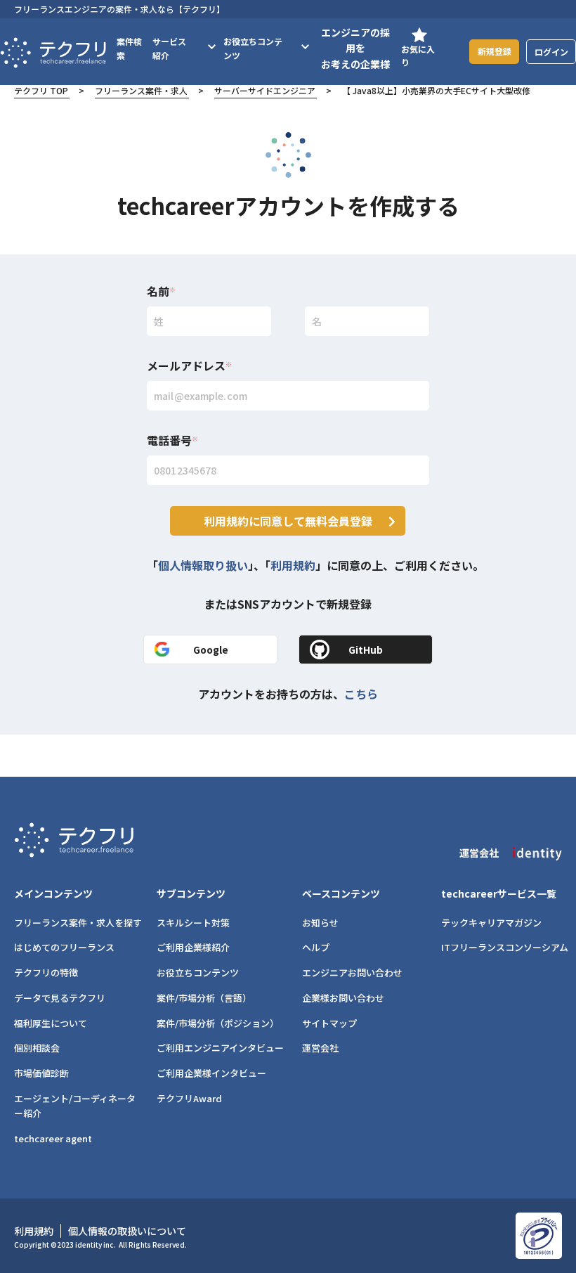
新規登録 (494, 51)
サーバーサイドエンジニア (264, 90)
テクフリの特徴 (46, 972)
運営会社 (320, 1047)
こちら (361, 693)
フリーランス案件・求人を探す (78, 922)
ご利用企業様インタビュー (211, 1073)
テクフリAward (189, 1098)
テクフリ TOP (41, 90)
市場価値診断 (41, 1073)
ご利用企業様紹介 (193, 947)
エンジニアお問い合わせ (352, 972)
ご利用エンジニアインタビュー (220, 1047)
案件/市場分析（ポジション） (218, 1023)
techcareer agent (53, 1138)
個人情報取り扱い (203, 565)
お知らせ (320, 922)
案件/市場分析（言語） (204, 997)
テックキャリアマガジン (491, 922)
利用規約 (292, 565)
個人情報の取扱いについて (127, 1231)
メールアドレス (189, 365)
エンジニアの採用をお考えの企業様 (355, 48)
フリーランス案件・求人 (141, 90)
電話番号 (172, 440)
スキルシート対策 (193, 922)
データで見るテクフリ (59, 997)
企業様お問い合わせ (343, 997)
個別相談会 (37, 1047)
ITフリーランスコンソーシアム (504, 947)
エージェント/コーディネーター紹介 (75, 1106)
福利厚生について (50, 1023)
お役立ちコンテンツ (198, 972)
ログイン (551, 52)
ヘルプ (315, 947)
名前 (161, 291)
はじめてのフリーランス (64, 947)
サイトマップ (329, 1023)
